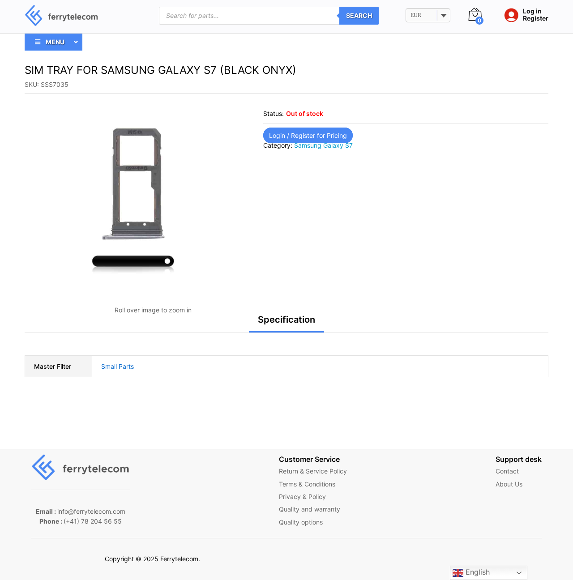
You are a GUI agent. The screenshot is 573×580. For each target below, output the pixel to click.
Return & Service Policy (313, 471)
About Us (509, 484)
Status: (273, 113)
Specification (286, 319)
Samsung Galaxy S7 (323, 145)
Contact (507, 471)
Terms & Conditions (307, 484)
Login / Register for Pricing (308, 135)
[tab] (286, 323)
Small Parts (117, 366)
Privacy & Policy (302, 496)
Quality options (301, 522)
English (476, 571)
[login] (509, 16)
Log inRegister (535, 15)
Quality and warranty (309, 509)
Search (359, 15)
